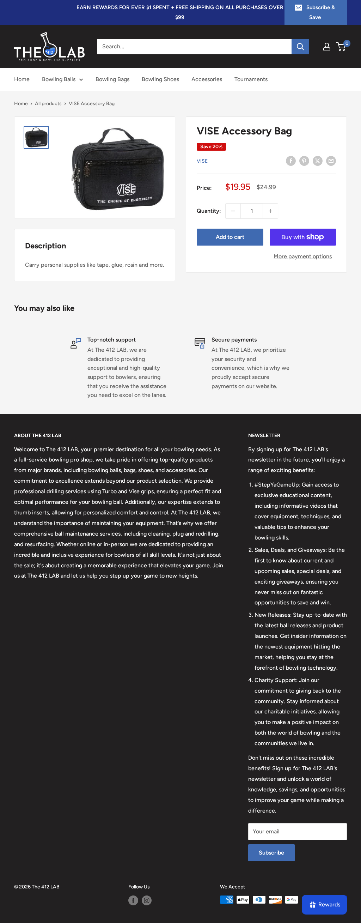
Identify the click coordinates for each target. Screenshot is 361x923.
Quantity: (209, 210)
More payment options (303, 256)
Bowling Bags (112, 79)
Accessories (206, 79)
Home (22, 79)
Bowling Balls (58, 79)
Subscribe (271, 852)
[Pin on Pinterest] (304, 160)
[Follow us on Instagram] (147, 900)
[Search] (300, 46)
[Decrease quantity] (233, 211)
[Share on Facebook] (291, 160)
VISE (202, 161)
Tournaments (251, 79)
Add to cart (230, 237)
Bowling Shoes (160, 79)
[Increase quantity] (270, 211)
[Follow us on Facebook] (133, 900)
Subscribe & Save (320, 12)
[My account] (326, 46)
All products (48, 104)
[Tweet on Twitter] (318, 160)
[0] (341, 46)
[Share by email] (331, 160)
